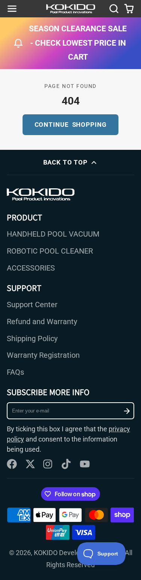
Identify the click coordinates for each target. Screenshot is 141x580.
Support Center (32, 304)
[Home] (70, 8)
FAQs (15, 372)
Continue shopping (71, 124)
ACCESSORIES (31, 268)
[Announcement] (70, 43)
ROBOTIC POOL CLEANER (50, 251)
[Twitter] (30, 464)
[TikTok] (67, 464)
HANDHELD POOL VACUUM (53, 234)
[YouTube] (85, 464)
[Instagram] (48, 464)
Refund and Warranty (42, 321)
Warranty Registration (43, 355)
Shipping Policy (32, 338)
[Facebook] (12, 464)
